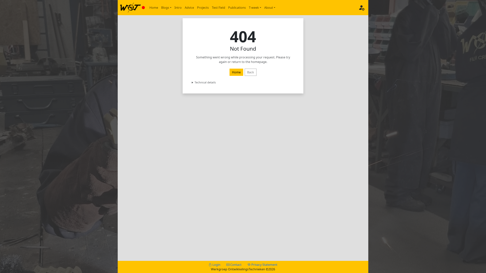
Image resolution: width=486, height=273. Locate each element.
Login (216, 265)
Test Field (218, 7)
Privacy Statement (264, 265)
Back (250, 72)
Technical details (205, 82)
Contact (235, 265)
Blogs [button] (165, 7)
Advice (189, 7)
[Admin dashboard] (361, 8)
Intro (178, 7)
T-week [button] (254, 7)
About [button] (268, 7)
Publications (237, 7)
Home (153, 7)
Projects (203, 7)
